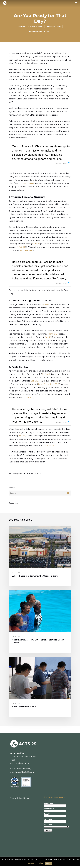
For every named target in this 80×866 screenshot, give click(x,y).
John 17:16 (44, 304)
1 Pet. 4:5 (21, 247)
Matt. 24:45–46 (25, 250)
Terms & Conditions (19, 798)
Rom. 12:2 (52, 334)
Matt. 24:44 (28, 183)
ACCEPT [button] (48, 863)
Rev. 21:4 (21, 436)
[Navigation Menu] (76, 3)
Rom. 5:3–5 (54, 384)
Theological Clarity (53, 26)
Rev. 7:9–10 (49, 446)
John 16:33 (36, 381)
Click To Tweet (61, 164)
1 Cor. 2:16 (48, 337)
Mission (21, 26)
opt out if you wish (35, 863)
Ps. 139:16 (46, 374)
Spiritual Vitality (35, 26)
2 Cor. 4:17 (29, 397)
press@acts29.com (25, 772)
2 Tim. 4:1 (36, 244)
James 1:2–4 (43, 384)
